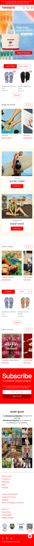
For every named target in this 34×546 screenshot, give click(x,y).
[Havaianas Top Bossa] (25, 303)
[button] (6, 82)
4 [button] (19, 56)
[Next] (31, 105)
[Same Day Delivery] (30, 531)
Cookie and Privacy (9, 497)
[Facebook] (3, 538)
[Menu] (32, 8)
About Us (5, 509)
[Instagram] (7, 538)
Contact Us (6, 479)
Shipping (5, 500)
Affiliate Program (8, 518)
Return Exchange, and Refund (13, 503)
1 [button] (12, 56)
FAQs (3, 485)
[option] (17, 35)
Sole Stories (6, 512)
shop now (17, 186)
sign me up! (17, 396)
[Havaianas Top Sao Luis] (9, 77)
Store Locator (7, 476)
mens (22, 291)
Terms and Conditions (10, 494)
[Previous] (27, 105)
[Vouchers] (30, 536)
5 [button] (21, 56)
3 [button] (16, 56)
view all (17, 95)
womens (8, 291)
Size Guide (5, 482)
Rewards (5, 488)
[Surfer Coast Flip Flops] (25, 77)
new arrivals (10, 66)
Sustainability (7, 515)
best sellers (23, 66)
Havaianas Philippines (13, 542)
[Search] (24, 8)
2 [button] (14, 56)
